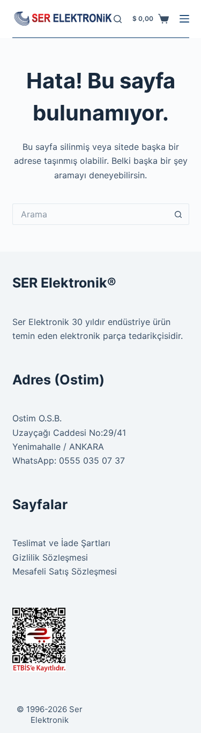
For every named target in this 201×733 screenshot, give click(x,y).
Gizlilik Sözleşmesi (50, 557)
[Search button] (178, 214)
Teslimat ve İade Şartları (61, 543)
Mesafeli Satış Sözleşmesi (64, 571)
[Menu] (184, 19)
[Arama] (118, 19)
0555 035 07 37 (92, 460)
